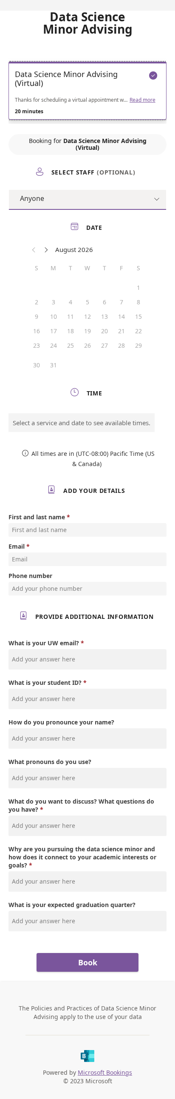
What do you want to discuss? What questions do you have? (81, 805)
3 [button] (53, 302)
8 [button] (138, 302)
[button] (34, 249)
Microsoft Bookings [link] (105, 1072)
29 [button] (138, 345)
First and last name (36, 517)
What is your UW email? (43, 643)
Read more (142, 100)
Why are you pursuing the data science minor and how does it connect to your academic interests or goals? (82, 857)
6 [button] (104, 302)
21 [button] (121, 331)
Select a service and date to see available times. (81, 422)
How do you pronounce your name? (61, 722)
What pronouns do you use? (49, 762)
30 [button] (36, 365)
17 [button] (53, 331)
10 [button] (53, 316)
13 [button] (104, 316)
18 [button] (70, 331)
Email (16, 546)
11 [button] (70, 316)
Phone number (30, 576)
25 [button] (70, 345)
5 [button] (87, 302)
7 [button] (121, 302)
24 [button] (53, 345)
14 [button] (121, 316)
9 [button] (36, 316)
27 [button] (104, 345)
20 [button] (104, 331)
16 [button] (36, 331)
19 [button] (87, 331)
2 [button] (36, 302)
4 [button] (70, 302)
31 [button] (53, 365)
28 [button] (121, 345)
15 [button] (138, 316)
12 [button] (87, 316)
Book (87, 962)
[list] (87, 93)
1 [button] (138, 287)
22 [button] (138, 331)
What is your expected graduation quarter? (71, 905)
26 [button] (87, 345)
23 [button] (36, 345)
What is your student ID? (45, 682)
